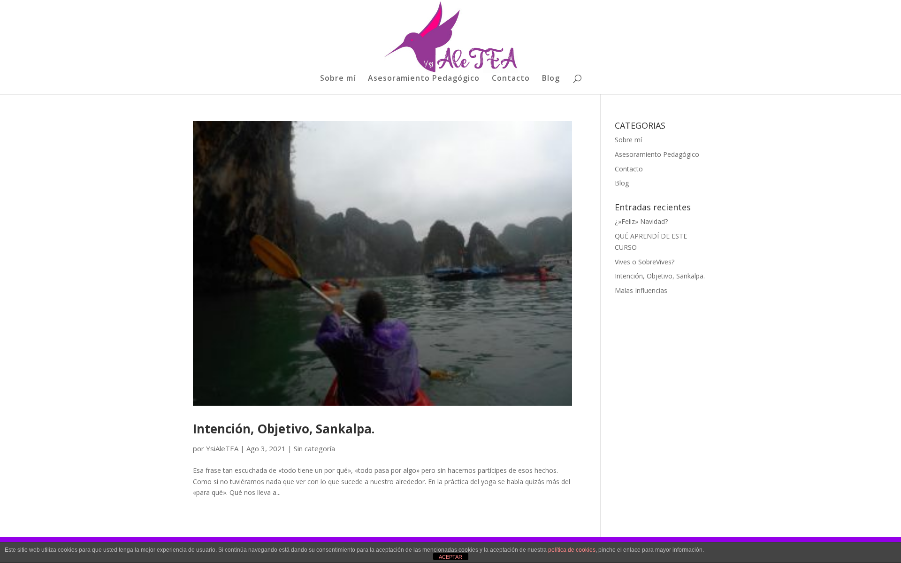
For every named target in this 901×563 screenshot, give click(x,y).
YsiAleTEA (222, 448)
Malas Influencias (641, 290)
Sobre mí (338, 79)
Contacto (511, 79)
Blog (551, 79)
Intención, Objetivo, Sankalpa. (283, 428)
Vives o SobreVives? (644, 261)
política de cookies (572, 550)
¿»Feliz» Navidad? (641, 221)
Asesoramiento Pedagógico (424, 79)
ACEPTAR (450, 557)
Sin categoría (314, 448)
